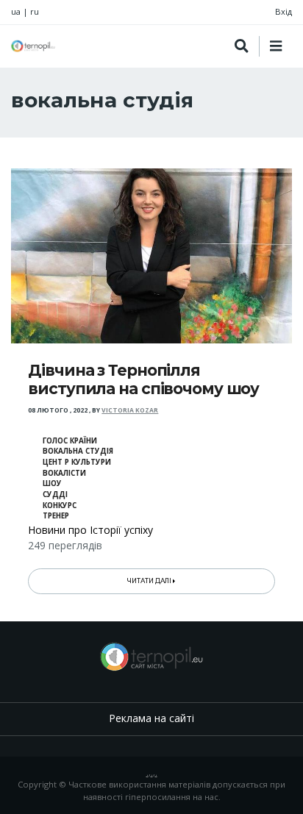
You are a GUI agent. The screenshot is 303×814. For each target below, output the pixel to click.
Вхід (283, 11)
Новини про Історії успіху (90, 530)
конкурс (59, 505)
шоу (52, 483)
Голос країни (70, 441)
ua (16, 11)
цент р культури (77, 462)
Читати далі (150, 581)
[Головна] (33, 46)
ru (34, 11)
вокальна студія (78, 451)
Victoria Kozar (129, 410)
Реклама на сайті (151, 718)
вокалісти (64, 473)
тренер (56, 516)
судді (55, 494)
